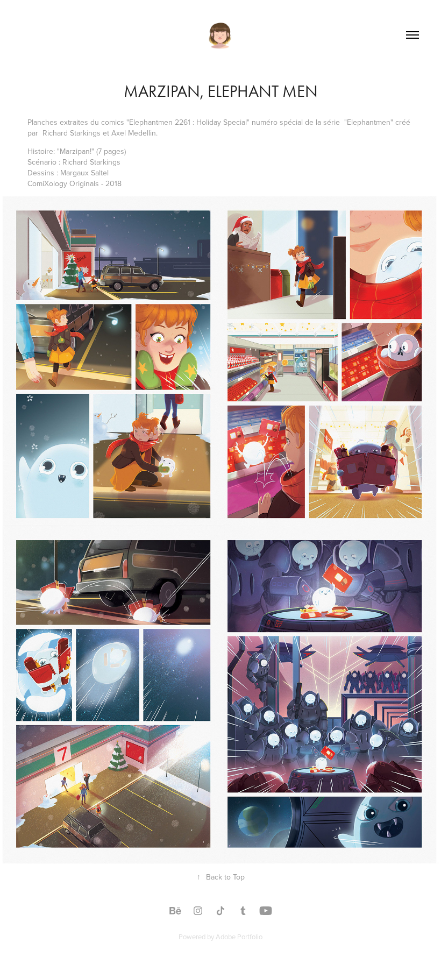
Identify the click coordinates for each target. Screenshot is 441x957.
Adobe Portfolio (239, 936)
